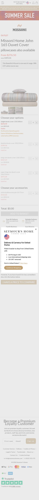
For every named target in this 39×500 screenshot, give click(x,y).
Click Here (23, 263)
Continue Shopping (13, 268)
